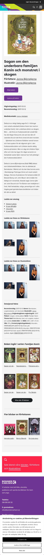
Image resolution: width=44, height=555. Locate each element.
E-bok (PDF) (10, 211)
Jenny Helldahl (22, 116)
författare (34, 465)
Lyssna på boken (13, 98)
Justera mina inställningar (22, 545)
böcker (24, 465)
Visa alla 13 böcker (22, 400)
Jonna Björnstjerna (26, 79)
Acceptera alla (22, 540)
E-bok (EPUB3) (11, 206)
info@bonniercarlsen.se (11, 510)
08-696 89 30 (7, 502)
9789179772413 (19, 333)
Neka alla (22, 551)
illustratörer (15, 468)
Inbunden (9, 209)
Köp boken (11, 90)
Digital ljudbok (11, 204)
